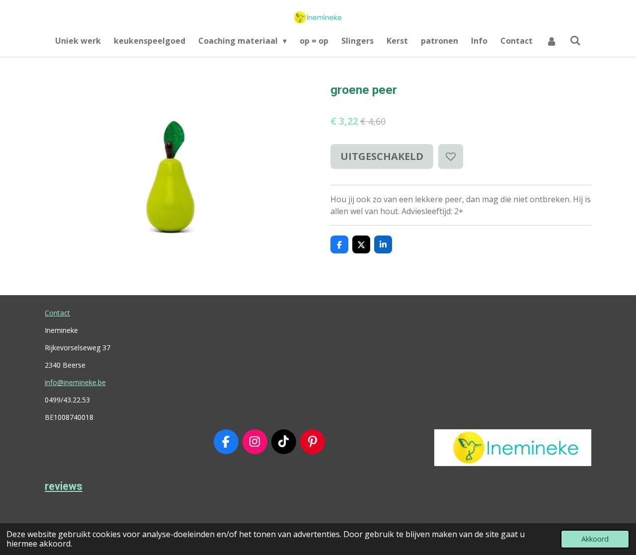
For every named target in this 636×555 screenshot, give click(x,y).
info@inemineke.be (75, 382)
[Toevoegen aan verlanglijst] (450, 156)
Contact (57, 312)
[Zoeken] (575, 40)
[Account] (551, 40)
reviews (63, 486)
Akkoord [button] (595, 539)
